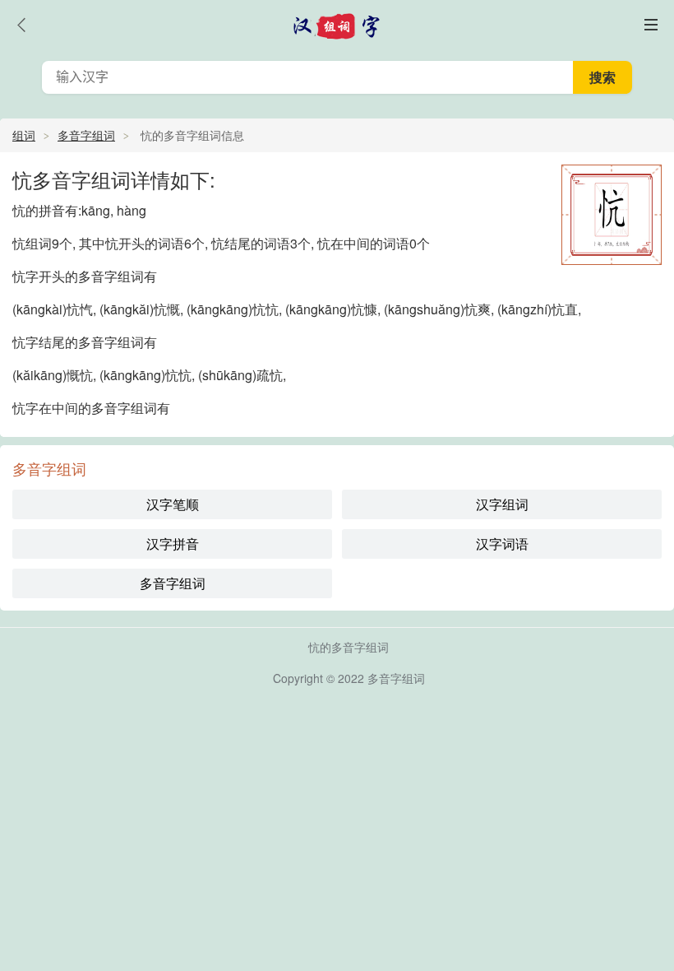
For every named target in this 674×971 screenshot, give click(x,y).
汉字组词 (502, 504)
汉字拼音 (172, 543)
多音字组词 (86, 135)
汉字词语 (502, 543)
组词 (23, 135)
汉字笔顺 (172, 504)
